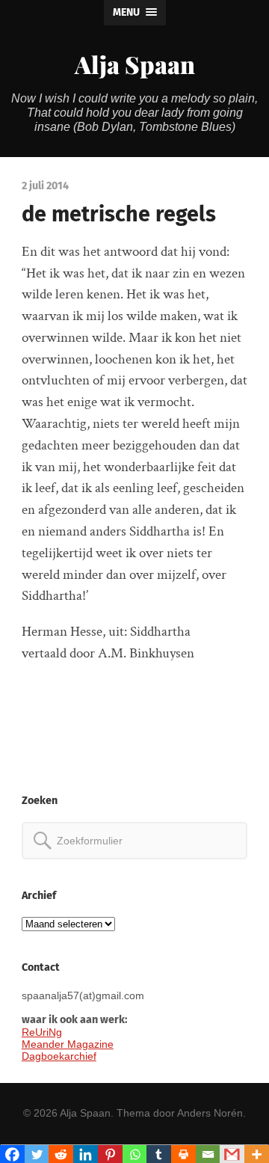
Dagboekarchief (59, 1056)
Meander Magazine (68, 1044)
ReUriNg (42, 1032)
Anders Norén (210, 1113)
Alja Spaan (135, 64)
